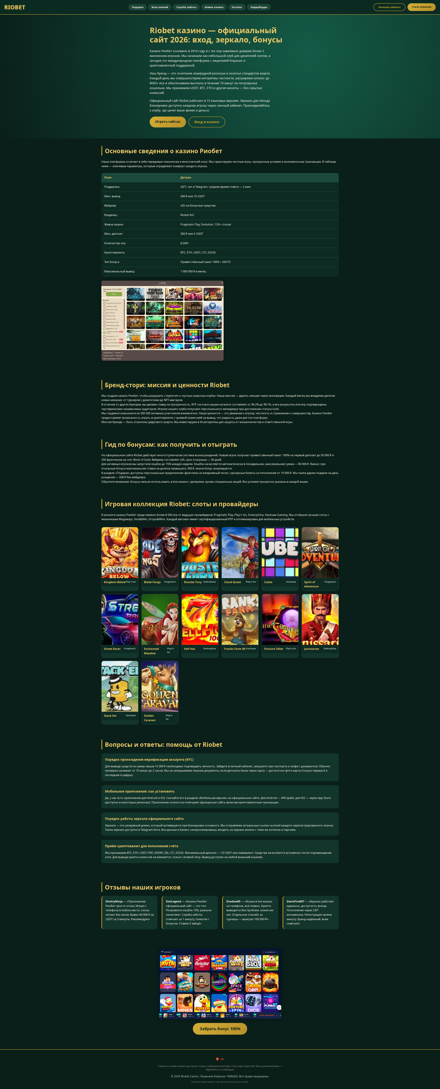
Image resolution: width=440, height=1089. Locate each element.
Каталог (237, 7)
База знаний (160, 7)
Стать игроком (421, 6)
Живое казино (214, 7)
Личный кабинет (389, 7)
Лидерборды (258, 7)
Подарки (137, 7)
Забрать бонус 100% (220, 1028)
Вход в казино (206, 122)
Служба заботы (186, 7)
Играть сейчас (167, 121)
